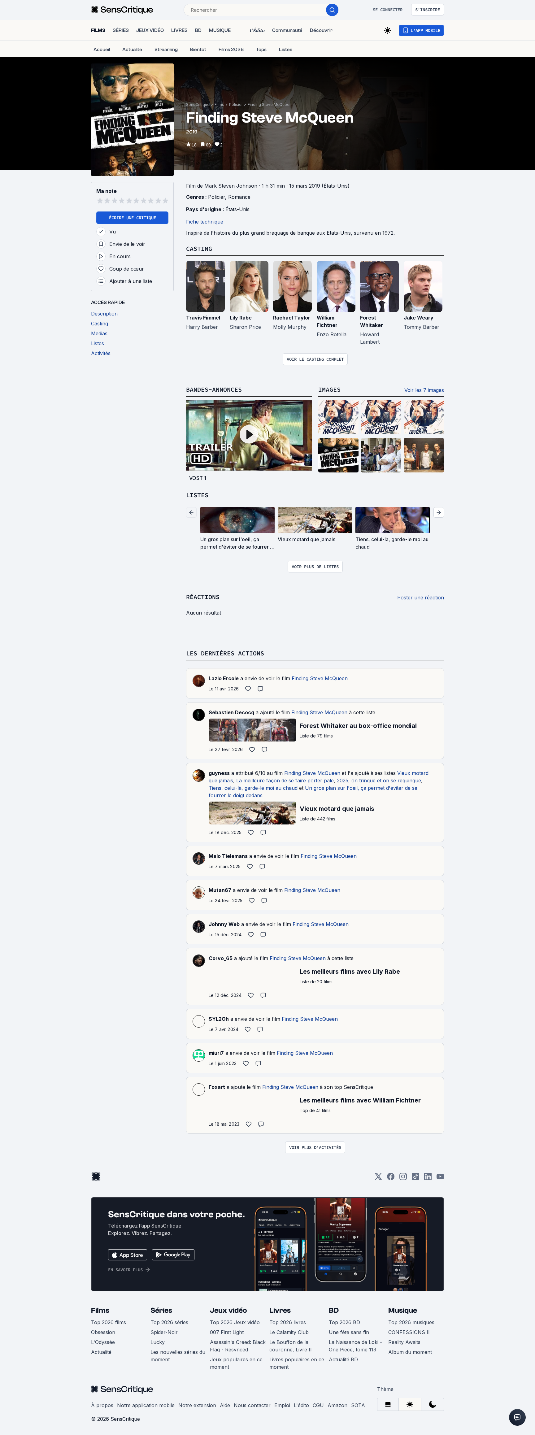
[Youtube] (440, 1178)
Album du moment (410, 1352)
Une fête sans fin (349, 1332)
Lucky (157, 1342)
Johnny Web (224, 924)
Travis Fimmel (203, 318)
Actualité (101, 1352)
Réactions (203, 597)
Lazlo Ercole (224, 678)
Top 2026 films (108, 1322)
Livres (280, 1310)
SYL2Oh (219, 1019)
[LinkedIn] (428, 1178)
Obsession (103, 1332)
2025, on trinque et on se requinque (379, 780)
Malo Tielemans (228, 856)
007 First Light (227, 1332)
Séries (161, 1310)
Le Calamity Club (289, 1332)
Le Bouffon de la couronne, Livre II (290, 1346)
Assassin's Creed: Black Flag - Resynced (238, 1346)
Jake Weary (418, 318)
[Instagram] (403, 1178)
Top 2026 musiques (411, 1322)
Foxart (217, 1087)
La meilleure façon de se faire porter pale (285, 780)
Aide (225, 1405)
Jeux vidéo (228, 1310)
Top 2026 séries (169, 1322)
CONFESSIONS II (409, 1332)
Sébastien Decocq (231, 712)
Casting (199, 248)
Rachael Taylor (291, 318)
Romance (239, 197)
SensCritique (198, 104)
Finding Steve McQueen (270, 104)
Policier (236, 104)
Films (219, 104)
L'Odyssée (103, 1342)
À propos (102, 1405)
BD (334, 1310)
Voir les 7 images (424, 390)
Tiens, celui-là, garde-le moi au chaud (253, 788)
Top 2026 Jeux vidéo (235, 1322)
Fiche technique (204, 222)
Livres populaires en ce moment (296, 1363)
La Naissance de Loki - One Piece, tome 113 (355, 1346)
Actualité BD (343, 1359)
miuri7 (216, 1053)
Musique (402, 1310)
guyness (219, 773)
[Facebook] (390, 1178)
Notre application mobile (146, 1405)
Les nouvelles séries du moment (177, 1356)
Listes (197, 495)
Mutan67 (220, 890)
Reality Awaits (404, 1342)
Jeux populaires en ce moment (236, 1363)
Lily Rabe (241, 318)
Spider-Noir (164, 1332)
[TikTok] (415, 1178)
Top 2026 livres (287, 1322)
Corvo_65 (221, 958)
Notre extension (197, 1405)
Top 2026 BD (344, 1322)
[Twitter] (378, 1178)
